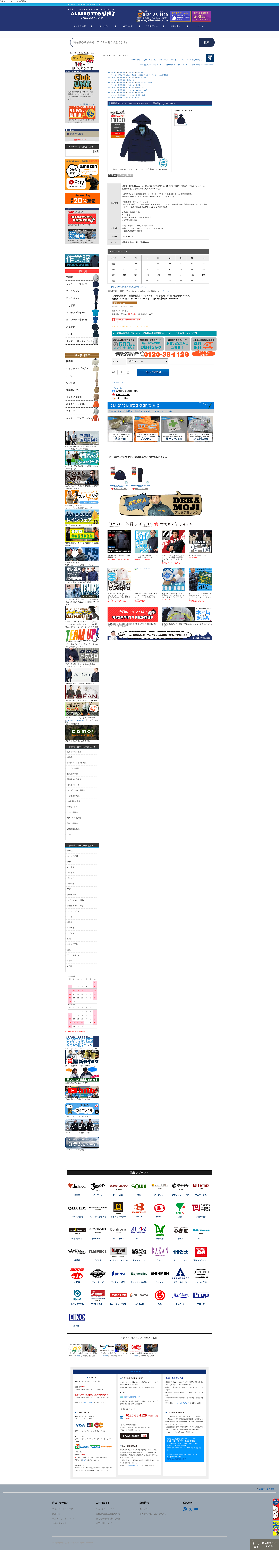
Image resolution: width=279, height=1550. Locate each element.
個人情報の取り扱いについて (177, 65)
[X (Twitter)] (190, 1509)
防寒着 (69, 361)
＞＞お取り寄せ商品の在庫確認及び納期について (127, 287)
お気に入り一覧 (149, 60)
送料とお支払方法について (108, 1513)
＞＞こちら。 (164, 291)
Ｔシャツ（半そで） (76, 312)
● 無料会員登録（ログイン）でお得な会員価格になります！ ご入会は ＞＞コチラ (155, 333)
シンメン (70, 961)
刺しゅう (104, 26)
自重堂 (70, 851)
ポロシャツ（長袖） (76, 404)
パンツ (69, 375)
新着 (76, 140)
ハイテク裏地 (140, 92)
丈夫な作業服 (72, 812)
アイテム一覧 (80, 26)
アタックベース (73, 955)
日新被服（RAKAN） (75, 906)
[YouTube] (196, 1509)
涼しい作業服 (72, 823)
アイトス (70, 873)
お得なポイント (59, 1523)
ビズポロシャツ (73, 785)
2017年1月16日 (134, 97)
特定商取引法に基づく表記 (108, 1518)
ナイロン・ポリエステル (144, 82)
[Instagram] (185, 1509)
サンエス (70, 878)
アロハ (70, 834)
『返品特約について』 (134, 1465)
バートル (70, 867)
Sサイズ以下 (140, 87)
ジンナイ (70, 928)
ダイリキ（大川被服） (76, 900)
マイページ (163, 60)
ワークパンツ (72, 298)
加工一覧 (128, 26)
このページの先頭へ (267, 1488)
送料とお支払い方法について (151, 65)
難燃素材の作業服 (74, 779)
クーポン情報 (135, 60)
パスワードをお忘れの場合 (191, 60)
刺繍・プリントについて (63, 1518)
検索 (206, 42)
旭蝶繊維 (70, 884)
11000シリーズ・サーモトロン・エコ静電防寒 (153, 75)
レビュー (199, 26)
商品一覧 (56, 1513)
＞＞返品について (119, 383)
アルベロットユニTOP (62, 1509)
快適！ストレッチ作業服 (76, 763)
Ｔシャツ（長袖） (75, 397)
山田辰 (70, 966)
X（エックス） (118, 388)
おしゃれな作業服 (74, 752)
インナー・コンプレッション (80, 341)
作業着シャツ (72, 389)
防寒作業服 (121, 72)
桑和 (69, 862)
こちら (84, 1460)
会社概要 (144, 1509)
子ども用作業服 (73, 796)
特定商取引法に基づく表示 (202, 65)
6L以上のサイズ (141, 90)
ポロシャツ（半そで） (77, 319)
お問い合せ (175, 26)
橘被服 (70, 922)
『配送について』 (88, 1402)
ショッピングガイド (105, 1509)
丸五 (69, 950)
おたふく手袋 (72, 944)
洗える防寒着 (72, 774)
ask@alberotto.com (132, 1397)
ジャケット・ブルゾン (77, 284)
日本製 (138, 85)
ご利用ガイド (151, 26)
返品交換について (104, 1523)
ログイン (174, 60)
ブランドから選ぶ (124, 75)
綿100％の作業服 (74, 818)
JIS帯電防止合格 (73, 801)
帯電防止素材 (140, 95)
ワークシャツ (72, 291)
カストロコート (141, 77)
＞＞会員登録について (87, 104)
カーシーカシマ (73, 911)
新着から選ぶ (122, 97)
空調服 (69, 277)
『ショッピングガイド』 (182, 1403)
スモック (70, 326)
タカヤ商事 (71, 895)
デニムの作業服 (73, 768)
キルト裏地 (139, 72)
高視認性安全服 (73, 829)
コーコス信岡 (72, 856)
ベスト (69, 334)
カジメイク (71, 933)
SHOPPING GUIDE (140, 1371)
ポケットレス (72, 807)
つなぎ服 (70, 305)
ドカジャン (130, 72)
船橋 (69, 939)
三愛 (69, 889)
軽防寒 (70, 757)
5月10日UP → (84, 140)
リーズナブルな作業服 (76, 790)
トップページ (112, 72)
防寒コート (130, 80)
